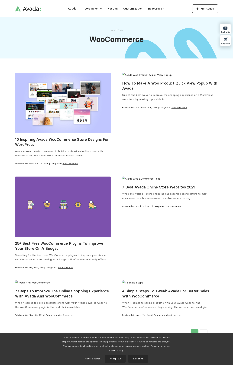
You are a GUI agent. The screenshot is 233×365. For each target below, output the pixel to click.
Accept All (115, 358)
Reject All (138, 358)
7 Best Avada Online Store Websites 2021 (158, 187)
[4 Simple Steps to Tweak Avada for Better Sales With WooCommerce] (132, 282)
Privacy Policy (116, 350)
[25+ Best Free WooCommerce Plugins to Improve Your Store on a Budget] (63, 178)
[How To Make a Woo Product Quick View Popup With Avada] (147, 74)
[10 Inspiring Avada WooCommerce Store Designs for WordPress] (63, 74)
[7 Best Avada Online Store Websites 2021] (141, 178)
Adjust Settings (93, 358)
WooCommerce (70, 163)
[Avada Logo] (28, 7)
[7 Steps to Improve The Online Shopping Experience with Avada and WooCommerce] (32, 282)
